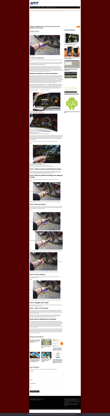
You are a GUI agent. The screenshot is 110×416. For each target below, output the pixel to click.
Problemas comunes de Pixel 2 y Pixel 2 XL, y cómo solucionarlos (72, 58)
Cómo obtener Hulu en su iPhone (70, 44)
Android (32, 7)
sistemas (46, 85)
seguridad (57, 79)
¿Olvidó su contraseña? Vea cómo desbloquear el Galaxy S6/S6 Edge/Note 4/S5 (35, 360)
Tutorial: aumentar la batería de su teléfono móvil (72, 112)
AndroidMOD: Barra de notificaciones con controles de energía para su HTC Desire (71, 94)
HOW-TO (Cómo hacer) (49, 7)
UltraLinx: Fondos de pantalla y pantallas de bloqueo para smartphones (35, 341)
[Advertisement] (55, 19)
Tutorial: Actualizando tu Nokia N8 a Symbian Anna (70, 70)
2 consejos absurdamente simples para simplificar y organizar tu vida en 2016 (57, 349)
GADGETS (43, 7)
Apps (55, 7)
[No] (108, 414)
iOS (35, 7)
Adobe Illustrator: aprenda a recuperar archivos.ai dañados (46, 360)
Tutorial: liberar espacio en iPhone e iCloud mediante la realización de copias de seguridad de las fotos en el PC (57, 361)
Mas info (74, 414)
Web (30, 387)
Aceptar (80, 414)
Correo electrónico (33, 383)
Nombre (31, 379)
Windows (38, 7)
